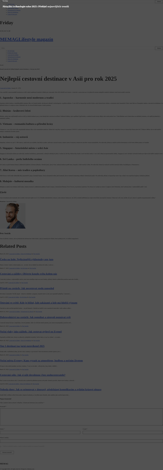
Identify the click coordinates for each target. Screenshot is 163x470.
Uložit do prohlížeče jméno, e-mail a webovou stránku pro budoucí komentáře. (24, 446)
